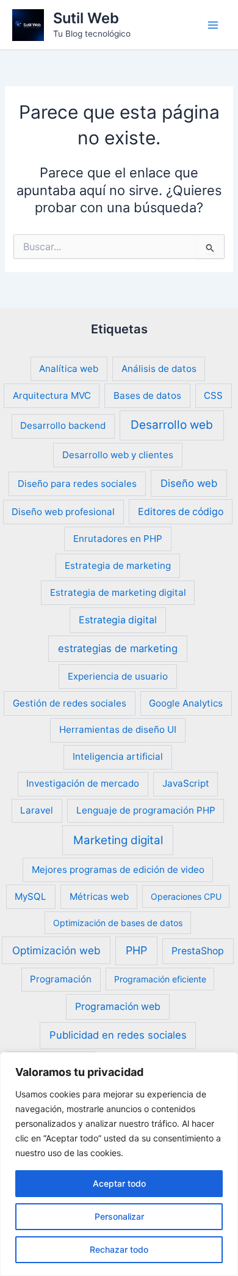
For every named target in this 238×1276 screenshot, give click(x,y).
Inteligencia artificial (118, 756)
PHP (136, 950)
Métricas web (99, 896)
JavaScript (185, 783)
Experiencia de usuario (118, 676)
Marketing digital (118, 840)
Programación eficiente (160, 979)
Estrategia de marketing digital (118, 592)
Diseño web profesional (63, 511)
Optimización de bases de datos (117, 923)
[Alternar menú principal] (213, 25)
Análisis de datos (159, 368)
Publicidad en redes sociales (118, 1035)
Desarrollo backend (63, 425)
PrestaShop (197, 951)
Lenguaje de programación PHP (145, 810)
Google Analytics (186, 703)
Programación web (117, 1006)
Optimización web (56, 950)
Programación (61, 979)
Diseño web (188, 483)
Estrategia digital (118, 620)
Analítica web (68, 368)
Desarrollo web (172, 425)
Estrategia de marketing (118, 565)
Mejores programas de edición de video (118, 869)
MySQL (30, 896)
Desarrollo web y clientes (117, 455)
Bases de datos (147, 395)
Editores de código (180, 511)
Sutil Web (86, 18)
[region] (119, 1164)
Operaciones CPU (186, 896)
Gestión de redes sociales (69, 703)
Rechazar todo (119, 1249)
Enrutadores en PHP (117, 538)
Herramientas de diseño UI (117, 729)
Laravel (36, 810)
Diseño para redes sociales (77, 483)
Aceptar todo (119, 1183)
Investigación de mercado (82, 783)
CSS (213, 395)
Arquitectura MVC (52, 395)
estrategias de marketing (118, 648)
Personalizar (119, 1216)
